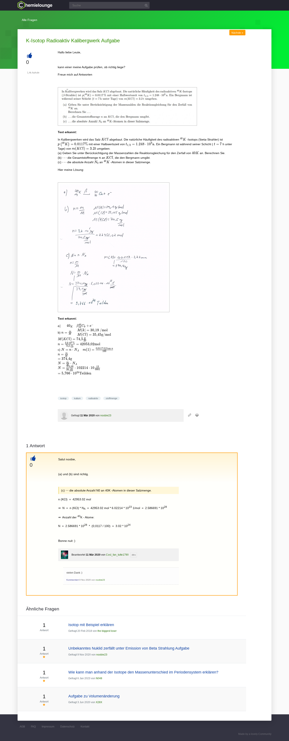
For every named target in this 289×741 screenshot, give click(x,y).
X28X (99, 702)
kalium (77, 398)
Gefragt (75, 415)
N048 (99, 678)
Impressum (48, 726)
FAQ (33, 726)
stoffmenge (111, 398)
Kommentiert (72, 580)
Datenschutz (67, 726)
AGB (22, 726)
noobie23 (105, 415)
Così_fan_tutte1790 (117, 554)
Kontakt (85, 726)
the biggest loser (107, 630)
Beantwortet (78, 554)
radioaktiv (93, 398)
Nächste (237, 32)
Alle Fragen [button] (29, 20)
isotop (63, 398)
